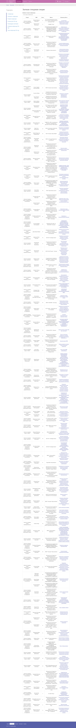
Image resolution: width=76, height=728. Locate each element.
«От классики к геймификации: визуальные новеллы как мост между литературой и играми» (64, 22)
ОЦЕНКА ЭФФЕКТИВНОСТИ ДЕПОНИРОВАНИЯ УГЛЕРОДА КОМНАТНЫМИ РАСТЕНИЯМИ (64, 285)
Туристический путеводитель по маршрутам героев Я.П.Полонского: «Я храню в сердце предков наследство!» (64, 699)
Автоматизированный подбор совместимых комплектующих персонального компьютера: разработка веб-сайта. (64, 183)
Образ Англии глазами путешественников (64, 407)
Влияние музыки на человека (63, 495)
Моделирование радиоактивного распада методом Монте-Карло (63, 681)
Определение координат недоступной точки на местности (63, 580)
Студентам (25, 1)
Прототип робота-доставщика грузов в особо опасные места (64, 149)
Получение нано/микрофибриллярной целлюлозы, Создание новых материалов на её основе (64, 432)
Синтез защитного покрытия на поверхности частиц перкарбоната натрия (64, 101)
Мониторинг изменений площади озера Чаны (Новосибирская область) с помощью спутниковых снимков (64, 88)
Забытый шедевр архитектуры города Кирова (64, 705)
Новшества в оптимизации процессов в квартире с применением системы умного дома (64, 558)
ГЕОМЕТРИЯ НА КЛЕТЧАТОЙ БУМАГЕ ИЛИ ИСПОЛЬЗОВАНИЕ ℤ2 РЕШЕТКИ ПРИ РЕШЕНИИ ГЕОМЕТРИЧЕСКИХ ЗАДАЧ (64, 674)
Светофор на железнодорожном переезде (64, 216)
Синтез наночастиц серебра (64, 507)
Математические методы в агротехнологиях (64, 474)
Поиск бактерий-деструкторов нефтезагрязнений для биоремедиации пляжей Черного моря (63, 243)
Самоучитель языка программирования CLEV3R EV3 (64, 210)
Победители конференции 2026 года (13, 27)
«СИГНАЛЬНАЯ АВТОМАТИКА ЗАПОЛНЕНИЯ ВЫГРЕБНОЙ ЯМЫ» (64, 290)
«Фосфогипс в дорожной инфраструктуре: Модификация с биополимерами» (63, 95)
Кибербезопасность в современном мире (64, 370)
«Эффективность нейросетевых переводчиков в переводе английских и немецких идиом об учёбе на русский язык (64, 29)
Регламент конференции (12, 19)
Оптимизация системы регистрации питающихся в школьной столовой (64, 517)
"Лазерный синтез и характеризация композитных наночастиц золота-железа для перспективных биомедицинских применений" (63, 251)
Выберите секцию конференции (29, 12)
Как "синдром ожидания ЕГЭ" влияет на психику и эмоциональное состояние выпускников (64, 511)
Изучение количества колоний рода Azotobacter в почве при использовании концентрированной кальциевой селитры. (64, 438)
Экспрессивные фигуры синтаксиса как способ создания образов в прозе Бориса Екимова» (64, 302)
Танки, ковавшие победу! (63, 607)
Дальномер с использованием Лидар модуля (64, 687)
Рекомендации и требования (13, 24)
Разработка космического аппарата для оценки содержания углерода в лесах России (64, 237)
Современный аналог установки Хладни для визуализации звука (64, 613)
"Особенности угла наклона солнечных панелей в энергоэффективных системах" (64, 468)
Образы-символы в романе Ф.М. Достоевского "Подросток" (64, 345)
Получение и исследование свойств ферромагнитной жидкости (64, 128)
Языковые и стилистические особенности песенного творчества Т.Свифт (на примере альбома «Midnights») (64, 65)
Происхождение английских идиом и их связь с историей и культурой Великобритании (64, 639)
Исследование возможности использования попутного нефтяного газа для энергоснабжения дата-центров (64, 710)
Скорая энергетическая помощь (64, 592)
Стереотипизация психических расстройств (63, 552)
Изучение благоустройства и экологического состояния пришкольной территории (64, 653)
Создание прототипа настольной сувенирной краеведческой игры (64, 71)
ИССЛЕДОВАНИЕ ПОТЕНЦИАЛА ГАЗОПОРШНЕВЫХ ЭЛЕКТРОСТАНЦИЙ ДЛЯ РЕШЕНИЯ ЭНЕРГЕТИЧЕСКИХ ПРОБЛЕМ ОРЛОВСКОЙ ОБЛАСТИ (63, 446)
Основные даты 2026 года (12, 21)
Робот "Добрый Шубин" (64, 645)
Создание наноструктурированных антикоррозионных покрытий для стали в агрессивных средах (64, 658)
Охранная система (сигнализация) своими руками (64, 296)
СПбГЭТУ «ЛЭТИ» (13, 726)
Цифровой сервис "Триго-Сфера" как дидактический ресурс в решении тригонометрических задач (64, 200)
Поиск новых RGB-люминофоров (63, 350)
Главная (7, 5)
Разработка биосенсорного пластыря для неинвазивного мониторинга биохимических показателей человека (64, 231)
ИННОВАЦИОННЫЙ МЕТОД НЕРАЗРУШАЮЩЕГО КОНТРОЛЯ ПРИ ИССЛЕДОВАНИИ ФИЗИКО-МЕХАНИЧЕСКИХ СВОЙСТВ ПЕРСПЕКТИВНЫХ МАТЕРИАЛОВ (64, 37)
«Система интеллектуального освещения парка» (63, 315)
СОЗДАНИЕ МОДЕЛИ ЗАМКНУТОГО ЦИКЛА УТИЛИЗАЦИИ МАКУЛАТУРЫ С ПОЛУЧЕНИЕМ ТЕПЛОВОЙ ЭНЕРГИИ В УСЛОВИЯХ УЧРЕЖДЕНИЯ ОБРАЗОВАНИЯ (64, 108)
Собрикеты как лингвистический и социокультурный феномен (64, 270)
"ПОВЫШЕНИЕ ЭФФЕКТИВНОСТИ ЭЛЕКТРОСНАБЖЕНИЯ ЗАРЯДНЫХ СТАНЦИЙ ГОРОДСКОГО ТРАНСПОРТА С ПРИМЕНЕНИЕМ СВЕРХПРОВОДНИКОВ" (64, 224)
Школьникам (19, 1)
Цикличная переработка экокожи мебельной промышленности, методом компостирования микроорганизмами (64, 190)
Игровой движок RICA (64, 341)
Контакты (30, 1)
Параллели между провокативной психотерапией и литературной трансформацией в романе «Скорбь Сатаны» (64, 426)
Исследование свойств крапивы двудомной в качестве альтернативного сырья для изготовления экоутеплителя (64, 489)
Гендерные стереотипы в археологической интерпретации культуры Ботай (63, 419)
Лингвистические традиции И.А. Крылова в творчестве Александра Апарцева (64, 159)
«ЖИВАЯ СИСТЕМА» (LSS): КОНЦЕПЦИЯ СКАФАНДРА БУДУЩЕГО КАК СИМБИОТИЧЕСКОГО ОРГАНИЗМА (64, 167)
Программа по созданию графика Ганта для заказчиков (63, 375)
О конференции (10, 14)
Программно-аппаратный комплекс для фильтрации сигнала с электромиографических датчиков (64, 176)
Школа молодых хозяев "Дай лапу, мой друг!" (64, 330)
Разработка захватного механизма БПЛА (64, 546)
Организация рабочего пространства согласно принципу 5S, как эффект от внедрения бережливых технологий (64, 139)
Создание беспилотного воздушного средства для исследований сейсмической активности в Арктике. (64, 133)
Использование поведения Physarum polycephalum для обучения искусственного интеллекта (64, 523)
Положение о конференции (13, 16)
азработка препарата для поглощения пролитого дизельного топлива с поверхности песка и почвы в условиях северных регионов (64, 539)
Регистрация (66, 1)
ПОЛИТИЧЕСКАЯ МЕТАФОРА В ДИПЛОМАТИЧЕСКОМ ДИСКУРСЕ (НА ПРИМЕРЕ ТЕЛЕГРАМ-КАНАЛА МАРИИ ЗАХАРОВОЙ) (64, 600)
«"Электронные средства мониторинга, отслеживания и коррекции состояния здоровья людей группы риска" (64, 117)
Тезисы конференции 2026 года (13, 30)
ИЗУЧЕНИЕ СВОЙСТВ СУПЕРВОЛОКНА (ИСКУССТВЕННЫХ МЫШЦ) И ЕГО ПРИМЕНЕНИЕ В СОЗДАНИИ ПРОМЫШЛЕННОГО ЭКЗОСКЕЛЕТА (64, 322)
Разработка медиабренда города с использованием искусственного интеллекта (64, 380)
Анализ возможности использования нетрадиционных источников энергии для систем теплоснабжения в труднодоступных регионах (64, 633)
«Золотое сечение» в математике (64, 622)
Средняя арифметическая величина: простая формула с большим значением (64, 44)
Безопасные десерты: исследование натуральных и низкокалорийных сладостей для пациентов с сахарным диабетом (64, 413)
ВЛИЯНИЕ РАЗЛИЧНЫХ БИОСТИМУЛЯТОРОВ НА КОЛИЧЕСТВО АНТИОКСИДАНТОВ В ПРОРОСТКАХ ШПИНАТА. (64, 123)
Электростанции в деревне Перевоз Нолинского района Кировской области (64, 265)
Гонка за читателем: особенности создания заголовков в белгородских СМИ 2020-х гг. (64, 336)
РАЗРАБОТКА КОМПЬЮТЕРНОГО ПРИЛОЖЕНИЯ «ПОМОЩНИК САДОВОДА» (64, 693)
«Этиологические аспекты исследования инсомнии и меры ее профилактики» (64, 50)
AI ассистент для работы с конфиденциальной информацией (64, 462)
